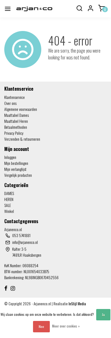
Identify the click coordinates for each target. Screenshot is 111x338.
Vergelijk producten (18, 175)
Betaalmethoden (15, 127)
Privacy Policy (13, 133)
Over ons (10, 103)
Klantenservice (14, 97)
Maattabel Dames (16, 115)
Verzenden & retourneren (22, 139)
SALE (7, 205)
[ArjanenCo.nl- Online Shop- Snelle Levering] (34, 8)
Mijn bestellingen (16, 163)
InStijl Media (77, 303)
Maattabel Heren (16, 121)
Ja (103, 314)
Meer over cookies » (66, 326)
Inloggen (10, 157)
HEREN (8, 199)
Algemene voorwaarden (20, 109)
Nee (41, 326)
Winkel (9, 211)
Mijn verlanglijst (15, 169)
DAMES (9, 193)
